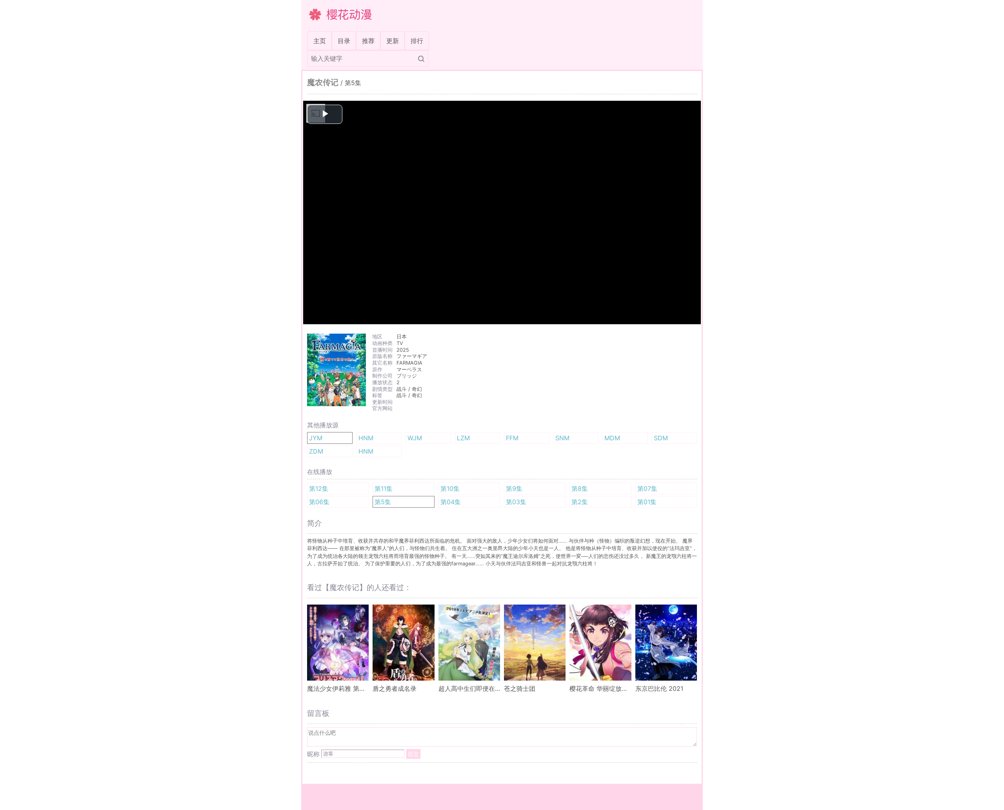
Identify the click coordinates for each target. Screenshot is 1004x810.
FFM (512, 438)
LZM (463, 438)
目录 (344, 41)
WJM (414, 438)
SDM (661, 438)
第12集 (318, 488)
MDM (612, 438)
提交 (413, 753)
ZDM (316, 451)
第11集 (384, 488)
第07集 (647, 488)
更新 (392, 41)
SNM (562, 438)
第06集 (319, 502)
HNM (365, 438)
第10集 (450, 488)
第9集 (514, 488)
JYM (315, 438)
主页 (321, 40)
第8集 (579, 488)
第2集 (579, 502)
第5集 (383, 502)
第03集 (516, 502)
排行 (417, 41)
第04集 (450, 502)
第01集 (647, 502)
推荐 (368, 41)
